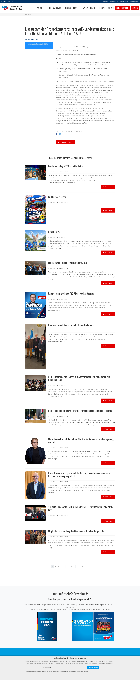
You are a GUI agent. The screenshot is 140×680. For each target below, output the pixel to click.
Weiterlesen (108, 187)
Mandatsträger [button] (89, 8)
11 (87, 566)
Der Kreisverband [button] (54, 8)
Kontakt (111, 8)
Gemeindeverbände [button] (72, 8)
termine (102, 8)
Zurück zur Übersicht (65, 142)
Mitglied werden (122, 8)
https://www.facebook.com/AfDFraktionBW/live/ (72, 47)
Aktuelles (40, 8)
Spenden (135, 8)
